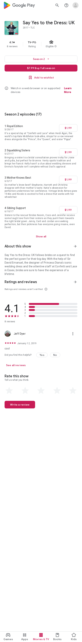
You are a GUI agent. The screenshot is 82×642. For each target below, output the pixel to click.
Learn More (68, 90)
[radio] (9, 390)
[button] (42, 355)
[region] (41, 44)
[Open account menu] (75, 5)
